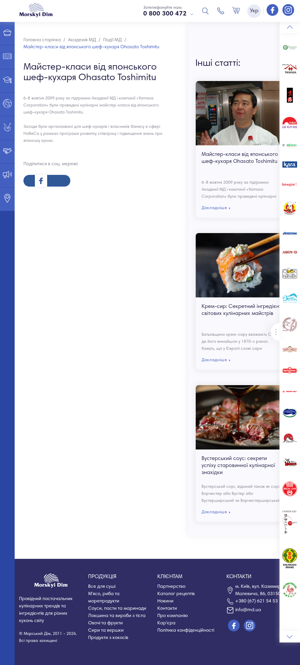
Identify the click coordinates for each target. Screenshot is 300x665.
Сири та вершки (106, 630)
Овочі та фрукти (105, 623)
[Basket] (236, 11)
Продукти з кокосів (108, 637)
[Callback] (221, 11)
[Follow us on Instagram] (288, 10)
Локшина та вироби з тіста (117, 616)
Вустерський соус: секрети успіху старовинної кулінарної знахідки (238, 466)
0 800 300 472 (165, 14)
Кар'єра (166, 623)
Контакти (167, 608)
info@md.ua (248, 610)
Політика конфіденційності (185, 630)
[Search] (205, 11)
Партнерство (171, 586)
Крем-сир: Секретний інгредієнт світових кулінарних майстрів (241, 310)
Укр (254, 11)
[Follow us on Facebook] (273, 10)
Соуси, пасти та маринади (117, 608)
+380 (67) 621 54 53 (256, 601)
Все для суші (101, 586)
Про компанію (172, 616)
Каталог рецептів (176, 594)
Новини (165, 601)
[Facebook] (46, 181)
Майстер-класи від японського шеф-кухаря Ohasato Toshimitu (240, 158)
